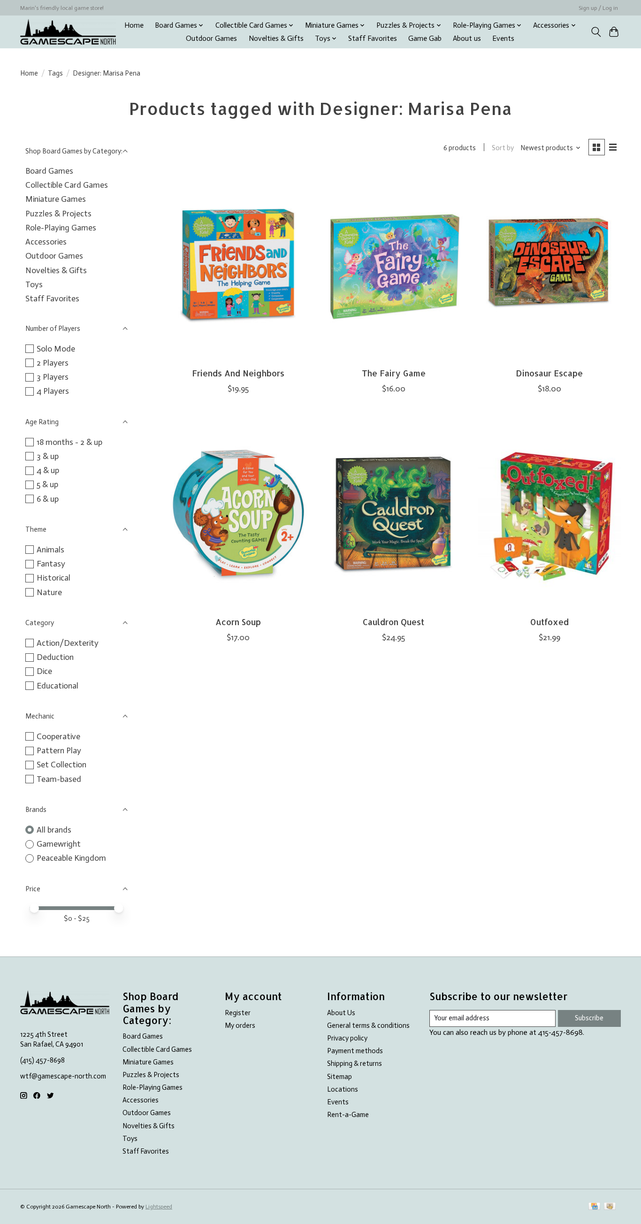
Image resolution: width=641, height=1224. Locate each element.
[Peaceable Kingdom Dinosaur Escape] (549, 266)
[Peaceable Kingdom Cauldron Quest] (393, 515)
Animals (50, 549)
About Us (341, 1013)
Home (134, 25)
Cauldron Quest (393, 622)
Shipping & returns (354, 1063)
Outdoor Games (211, 38)
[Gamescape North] (68, 32)
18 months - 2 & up (69, 442)
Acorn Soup (238, 622)
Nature (49, 592)
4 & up (48, 470)
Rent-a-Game (348, 1114)
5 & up (47, 484)
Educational (57, 686)
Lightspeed (158, 1206)
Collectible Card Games (66, 185)
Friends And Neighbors (238, 373)
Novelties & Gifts (276, 38)
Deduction (55, 657)
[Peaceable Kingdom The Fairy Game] (393, 266)
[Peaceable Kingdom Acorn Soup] (238, 515)
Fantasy (51, 563)
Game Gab (425, 38)
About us (467, 38)
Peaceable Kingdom (71, 858)
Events (503, 38)
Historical (53, 578)
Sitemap (339, 1076)
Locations (342, 1089)
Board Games (49, 171)
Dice (44, 671)
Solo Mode (56, 349)
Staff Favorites (372, 38)
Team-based (59, 779)
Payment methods (355, 1051)
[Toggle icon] (596, 31)
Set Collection (61, 764)
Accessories (46, 242)
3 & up (48, 456)
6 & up (48, 499)
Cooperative (58, 736)
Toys (34, 284)
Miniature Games (55, 199)
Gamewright (59, 844)
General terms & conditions (368, 1025)
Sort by (503, 148)
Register (238, 1013)
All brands (54, 830)
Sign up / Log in (598, 8)
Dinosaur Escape (549, 373)
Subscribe (589, 1018)
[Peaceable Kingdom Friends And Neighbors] (238, 266)
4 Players (53, 391)
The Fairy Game (394, 373)
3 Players (53, 377)
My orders (240, 1025)
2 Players (53, 363)
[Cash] (610, 1206)
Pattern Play (59, 750)
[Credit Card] (594, 1206)
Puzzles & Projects (58, 213)
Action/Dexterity (68, 643)
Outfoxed (549, 622)
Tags (55, 73)
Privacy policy (347, 1038)
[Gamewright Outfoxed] (549, 515)
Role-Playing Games (60, 227)
